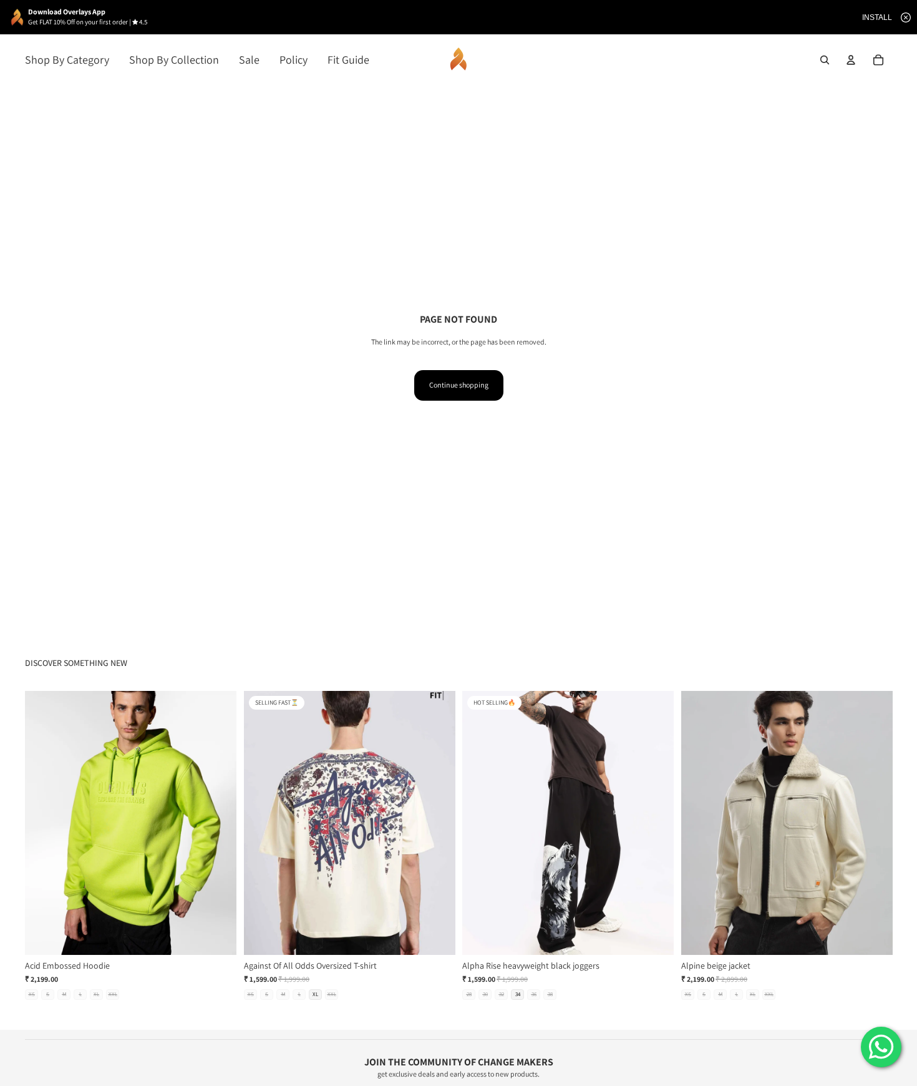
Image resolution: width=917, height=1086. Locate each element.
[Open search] (824, 60)
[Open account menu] (851, 60)
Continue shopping (458, 384)
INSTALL (877, 17)
